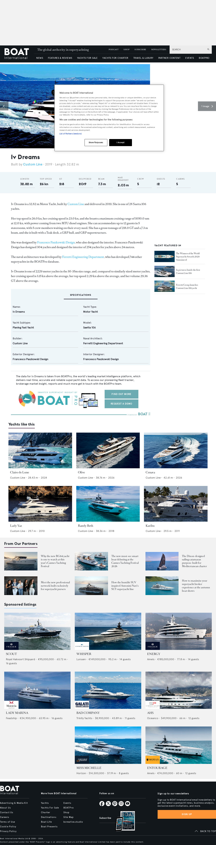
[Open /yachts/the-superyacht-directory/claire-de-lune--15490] (40, 450)
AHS (150, 713)
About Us (5, 807)
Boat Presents (49, 826)
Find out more (121, 394)
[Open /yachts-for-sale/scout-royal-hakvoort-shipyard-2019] (37, 631)
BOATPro (68, 807)
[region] (109, 117)
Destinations (48, 817)
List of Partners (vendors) (70, 133)
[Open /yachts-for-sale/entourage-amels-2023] (178, 745)
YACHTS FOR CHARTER (115, 58)
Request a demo (121, 403)
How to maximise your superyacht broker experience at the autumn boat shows (196, 586)
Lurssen (81, 659)
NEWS (39, 58)
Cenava (150, 472)
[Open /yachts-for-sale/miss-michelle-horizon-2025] (108, 745)
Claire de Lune (19, 472)
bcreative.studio (73, 822)
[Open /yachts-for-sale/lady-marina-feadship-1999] (37, 690)
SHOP (126, 49)
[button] (4, 106)
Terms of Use (7, 822)
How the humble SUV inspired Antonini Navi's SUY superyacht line (125, 586)
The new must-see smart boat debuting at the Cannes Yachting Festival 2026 (125, 561)
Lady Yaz (16, 526)
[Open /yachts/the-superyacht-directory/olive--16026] (108, 450)
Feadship (11, 718)
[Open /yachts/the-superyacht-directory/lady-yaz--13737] (40, 504)
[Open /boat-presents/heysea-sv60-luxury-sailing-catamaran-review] (162, 561)
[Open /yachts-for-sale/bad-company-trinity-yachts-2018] (108, 690)
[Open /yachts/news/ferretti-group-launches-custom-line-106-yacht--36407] (164, 286)
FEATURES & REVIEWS (60, 58)
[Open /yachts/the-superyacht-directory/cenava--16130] (176, 450)
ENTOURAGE (157, 768)
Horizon (81, 773)
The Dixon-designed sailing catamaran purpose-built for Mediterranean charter (194, 561)
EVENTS (189, 58)
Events (67, 803)
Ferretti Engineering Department (83, 257)
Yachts (45, 803)
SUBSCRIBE (140, 49)
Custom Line (32, 164)
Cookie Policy (8, 826)
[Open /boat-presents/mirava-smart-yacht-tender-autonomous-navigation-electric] (91, 561)
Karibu (150, 526)
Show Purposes (96, 142)
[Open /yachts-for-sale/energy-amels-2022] (178, 631)
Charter (45, 812)
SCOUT (11, 654)
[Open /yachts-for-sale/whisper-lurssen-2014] (108, 631)
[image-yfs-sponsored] (11, 649)
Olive (81, 472)
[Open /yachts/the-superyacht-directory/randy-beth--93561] (108, 504)
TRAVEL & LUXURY (143, 58)
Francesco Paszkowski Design (56, 242)
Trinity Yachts (84, 718)
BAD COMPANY (88, 713)
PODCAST (113, 49)
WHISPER (83, 654)
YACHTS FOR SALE (87, 58)
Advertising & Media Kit (14, 803)
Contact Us (6, 812)
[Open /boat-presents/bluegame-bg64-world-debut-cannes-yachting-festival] (20, 561)
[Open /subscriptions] (122, 821)
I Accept (121, 142)
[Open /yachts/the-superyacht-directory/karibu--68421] (176, 504)
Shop (66, 812)
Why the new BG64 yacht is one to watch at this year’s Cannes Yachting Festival (55, 561)
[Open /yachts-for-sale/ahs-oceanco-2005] (178, 690)
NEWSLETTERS (158, 49)
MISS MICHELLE (88, 768)
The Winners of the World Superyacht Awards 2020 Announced (188, 256)
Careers (4, 817)
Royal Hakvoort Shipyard (20, 659)
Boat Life (46, 822)
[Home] (19, 53)
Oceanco (152, 718)
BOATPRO (204, 58)
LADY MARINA (17, 713)
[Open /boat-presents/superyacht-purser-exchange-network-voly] (20, 585)
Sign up (187, 814)
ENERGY (153, 654)
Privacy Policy (8, 831)
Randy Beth (85, 526)
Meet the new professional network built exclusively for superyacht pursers (55, 586)
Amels (150, 659)
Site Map (68, 817)
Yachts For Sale (50, 807)
